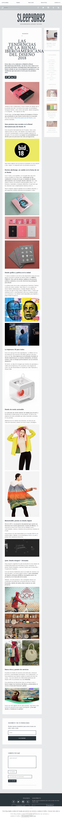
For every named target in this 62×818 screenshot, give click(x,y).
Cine (51, 76)
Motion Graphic (51, 78)
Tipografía (51, 63)
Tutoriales (51, 72)
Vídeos (51, 79)
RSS (58, 7)
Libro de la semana (51, 70)
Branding (25, 33)
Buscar (2, 8)
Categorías (5, 2)
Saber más (33, 816)
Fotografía (51, 69)
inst (48, 7)
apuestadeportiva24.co (5, 797)
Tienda (18, 2)
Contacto (57, 2)
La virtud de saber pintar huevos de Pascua (52, 130)
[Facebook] (6, 78)
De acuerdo (25, 816)
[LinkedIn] (12, 78)
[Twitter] (9, 78)
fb (38, 7)
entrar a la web (32, 535)
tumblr (53, 7)
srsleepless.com (20, 806)
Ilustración (51, 60)
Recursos (53, 74)
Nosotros (44, 2)
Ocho (48, 74)
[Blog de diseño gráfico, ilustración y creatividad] (31, 19)
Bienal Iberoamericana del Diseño (24, 118)
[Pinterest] (15, 78)
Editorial (51, 65)
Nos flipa (31, 2)
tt (43, 7)
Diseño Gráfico (51, 62)
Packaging (51, 67)
